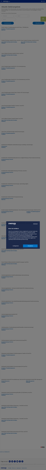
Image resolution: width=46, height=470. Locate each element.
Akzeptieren (30, 245)
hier (27, 239)
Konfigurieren (16, 245)
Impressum (35, 223)
